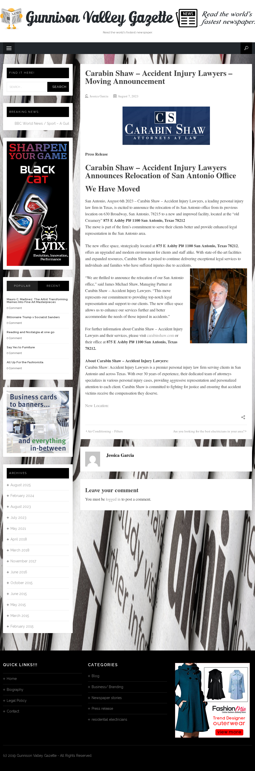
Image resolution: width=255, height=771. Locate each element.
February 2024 (22, 496)
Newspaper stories (107, 698)
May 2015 (18, 605)
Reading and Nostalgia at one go (31, 332)
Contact (13, 711)
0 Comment (14, 308)
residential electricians (109, 719)
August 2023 (20, 507)
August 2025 (20, 485)
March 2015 (19, 616)
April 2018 (18, 539)
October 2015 (21, 583)
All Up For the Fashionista (25, 362)
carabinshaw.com (160, 335)
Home (12, 679)
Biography (15, 690)
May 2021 (18, 529)
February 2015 (21, 626)
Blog (95, 676)
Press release (102, 709)
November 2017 (23, 561)
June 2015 (18, 594)
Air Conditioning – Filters (105, 431)
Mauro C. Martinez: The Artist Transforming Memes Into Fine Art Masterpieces (37, 300)
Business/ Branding (107, 687)
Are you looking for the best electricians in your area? (209, 431)
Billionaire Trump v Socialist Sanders (33, 317)
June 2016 (18, 572)
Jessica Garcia (99, 96)
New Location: (97, 405)
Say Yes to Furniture (21, 347)
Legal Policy (17, 701)
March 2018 (19, 550)
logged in (113, 499)
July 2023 (18, 518)
